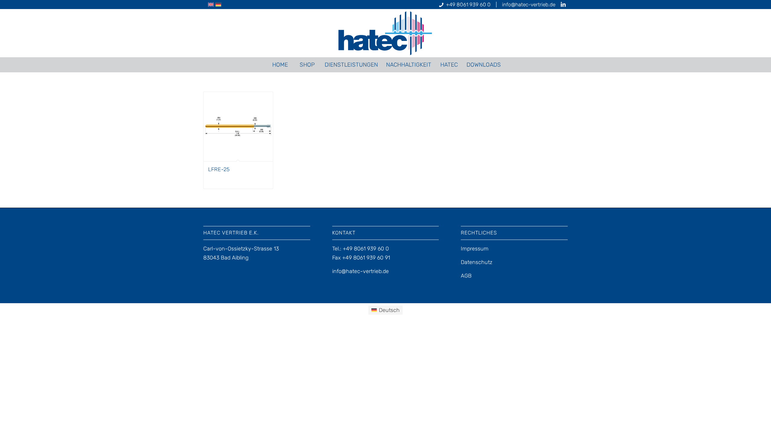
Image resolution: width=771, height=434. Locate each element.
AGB (466, 275)
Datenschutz (476, 262)
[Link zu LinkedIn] (563, 4)
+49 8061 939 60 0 (468, 5)
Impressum (475, 248)
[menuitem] (279, 64)
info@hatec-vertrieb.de (528, 5)
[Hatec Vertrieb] (386, 33)
